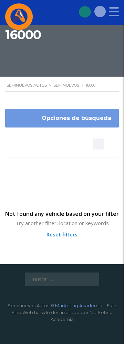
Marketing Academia (78, 305)
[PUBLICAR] (85, 11)
